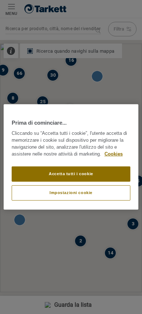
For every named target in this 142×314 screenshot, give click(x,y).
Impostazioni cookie (71, 192)
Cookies (113, 154)
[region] (71, 157)
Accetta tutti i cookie (71, 174)
